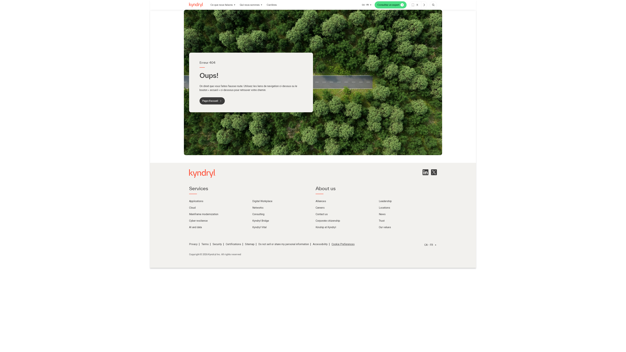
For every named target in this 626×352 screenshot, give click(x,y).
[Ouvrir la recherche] (433, 4)
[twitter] (434, 172)
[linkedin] (425, 172)
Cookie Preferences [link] (343, 244)
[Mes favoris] (424, 4)
